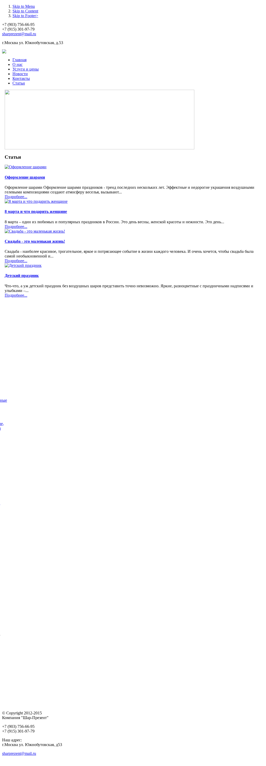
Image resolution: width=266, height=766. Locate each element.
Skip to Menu (23, 6)
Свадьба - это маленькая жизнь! (35, 241)
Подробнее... (16, 196)
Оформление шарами (25, 177)
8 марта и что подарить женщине (36, 211)
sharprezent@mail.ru (19, 34)
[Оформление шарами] (25, 167)
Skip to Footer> (25, 15)
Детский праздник (22, 275)
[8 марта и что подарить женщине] (36, 201)
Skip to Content (25, 11)
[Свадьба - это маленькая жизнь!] (35, 231)
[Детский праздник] (23, 265)
